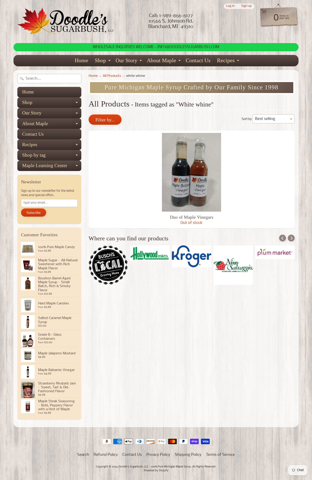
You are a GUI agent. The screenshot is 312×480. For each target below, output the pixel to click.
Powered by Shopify (156, 470)
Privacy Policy (158, 455)
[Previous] (282, 238)
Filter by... (105, 119)
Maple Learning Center (51, 167)
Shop (103, 61)
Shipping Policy (188, 455)
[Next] (291, 238)
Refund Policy (106, 455)
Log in (230, 6)
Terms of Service (220, 455)
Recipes (228, 61)
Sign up (246, 6)
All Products (112, 76)
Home (81, 60)
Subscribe (33, 213)
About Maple (164, 61)
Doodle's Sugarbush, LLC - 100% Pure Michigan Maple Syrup (155, 466)
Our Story (129, 61)
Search (83, 455)
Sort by (247, 119)
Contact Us (198, 60)
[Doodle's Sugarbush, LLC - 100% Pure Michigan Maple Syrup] (65, 21)
